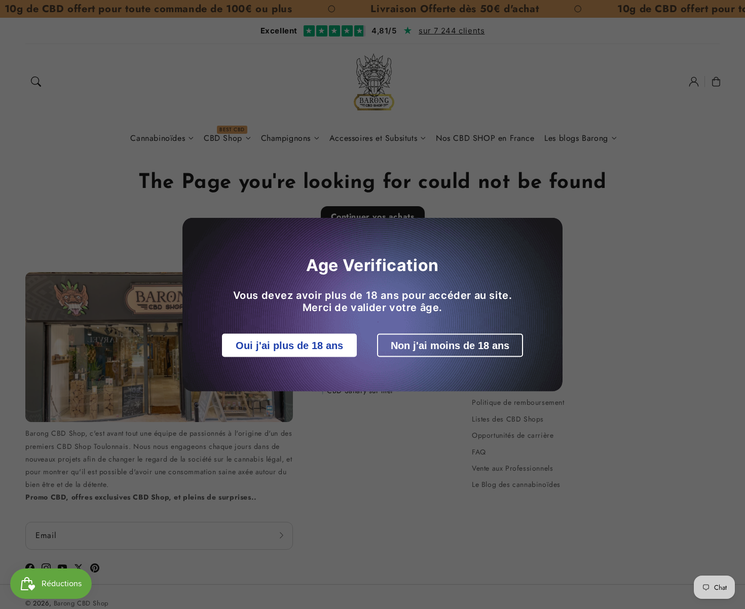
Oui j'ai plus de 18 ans (289, 345)
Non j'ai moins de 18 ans (450, 345)
